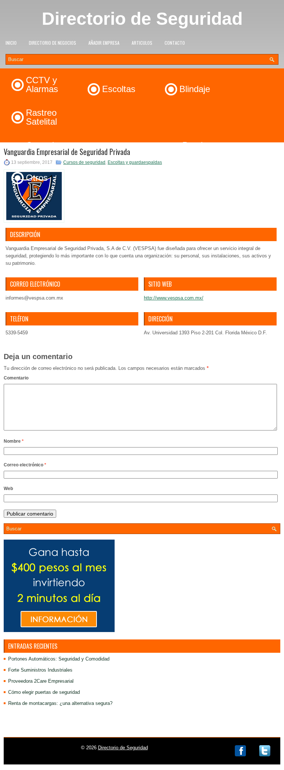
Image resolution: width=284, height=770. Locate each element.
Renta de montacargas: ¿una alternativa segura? (60, 703)
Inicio (11, 43)
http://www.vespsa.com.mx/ (173, 298)
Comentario (16, 378)
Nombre (14, 441)
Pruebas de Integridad (207, 149)
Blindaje (194, 89)
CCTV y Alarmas (42, 84)
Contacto (175, 43)
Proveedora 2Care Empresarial (41, 681)
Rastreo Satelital (41, 117)
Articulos (142, 43)
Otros (37, 178)
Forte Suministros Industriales (40, 670)
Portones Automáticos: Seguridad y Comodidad (58, 659)
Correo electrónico (25, 464)
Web (8, 488)
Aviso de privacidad (142, 731)
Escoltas (118, 89)
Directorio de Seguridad (142, 18)
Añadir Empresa (103, 43)
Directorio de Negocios (52, 43)
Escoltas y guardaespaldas (135, 162)
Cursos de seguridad (84, 162)
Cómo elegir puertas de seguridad (44, 692)
